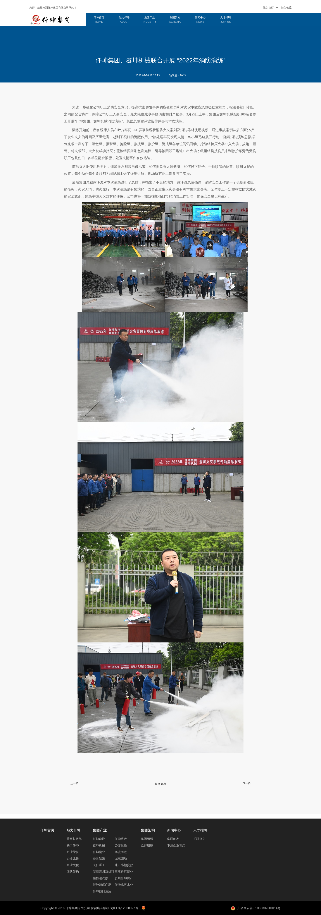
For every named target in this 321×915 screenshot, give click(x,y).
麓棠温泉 (99, 858)
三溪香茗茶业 (124, 871)
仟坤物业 (99, 852)
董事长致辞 (74, 839)
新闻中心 (200, 19)
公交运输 (121, 845)
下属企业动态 (176, 845)
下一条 (246, 783)
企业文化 (73, 865)
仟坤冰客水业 (124, 884)
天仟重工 (99, 865)
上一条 (74, 783)
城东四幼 (121, 858)
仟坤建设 (99, 839)
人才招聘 (225, 19)
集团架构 (175, 19)
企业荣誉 (73, 852)
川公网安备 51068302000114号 (259, 908)
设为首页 (268, 7)
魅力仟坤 (124, 19)
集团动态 (173, 839)
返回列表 (160, 784)
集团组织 (147, 839)
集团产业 (149, 19)
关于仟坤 (73, 845)
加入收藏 (286, 7)
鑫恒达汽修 (100, 878)
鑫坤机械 (99, 845)
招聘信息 (199, 839)
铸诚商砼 (121, 852)
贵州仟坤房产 (124, 878)
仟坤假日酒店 (102, 891)
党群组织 (147, 845)
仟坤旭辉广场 (102, 884)
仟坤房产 (121, 839)
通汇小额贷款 (124, 865)
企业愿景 (73, 858)
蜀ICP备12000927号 (124, 908)
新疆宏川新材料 (103, 871)
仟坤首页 (99, 19)
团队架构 (73, 871)
